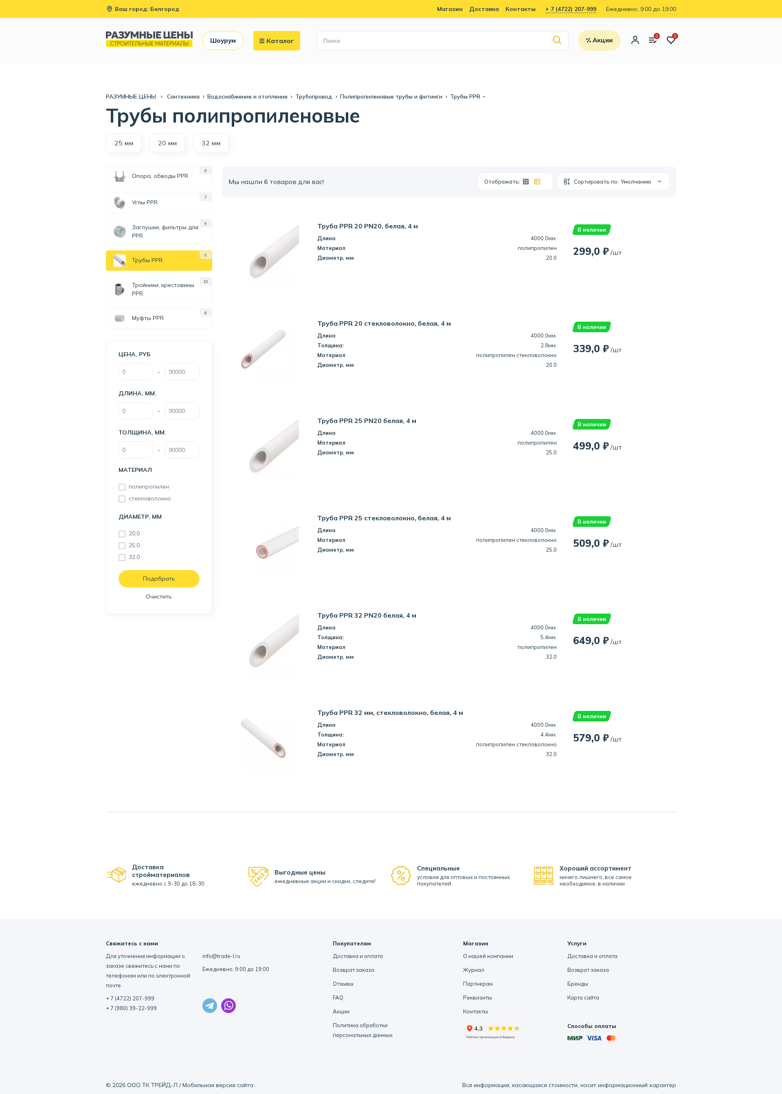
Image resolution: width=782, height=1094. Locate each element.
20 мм (167, 143)
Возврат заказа (353, 970)
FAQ (338, 997)
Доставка (484, 9)
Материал (135, 470)
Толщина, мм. (142, 432)
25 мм (123, 143)
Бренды (577, 983)
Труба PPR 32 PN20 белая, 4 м (366, 615)
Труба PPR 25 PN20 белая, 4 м (366, 421)
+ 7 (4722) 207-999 (570, 9)
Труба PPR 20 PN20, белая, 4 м (367, 226)
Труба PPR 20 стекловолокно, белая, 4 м (384, 323)
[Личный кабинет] (635, 40)
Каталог (280, 41)
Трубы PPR (147, 260)
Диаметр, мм (140, 516)
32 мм (211, 143)
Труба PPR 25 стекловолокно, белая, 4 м (384, 518)
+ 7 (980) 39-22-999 (131, 1008)
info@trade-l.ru (221, 956)
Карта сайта (583, 997)
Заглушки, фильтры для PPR (165, 231)
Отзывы (343, 983)
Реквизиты (477, 997)
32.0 (134, 557)
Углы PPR (145, 202)
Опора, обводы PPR (160, 176)
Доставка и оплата (358, 956)
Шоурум (223, 40)
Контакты (520, 9)
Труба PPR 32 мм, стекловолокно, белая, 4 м (390, 713)
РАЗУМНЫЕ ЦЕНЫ (132, 96)
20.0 (134, 533)
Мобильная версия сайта (217, 1085)
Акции (341, 1011)
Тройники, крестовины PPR (163, 289)
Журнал (473, 970)
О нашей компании (488, 956)
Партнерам (478, 983)
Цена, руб (135, 354)
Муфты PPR (148, 318)
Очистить (159, 596)
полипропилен (149, 486)
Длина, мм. (137, 393)
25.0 (134, 545)
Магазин (450, 9)
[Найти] (557, 40)
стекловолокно (150, 498)
